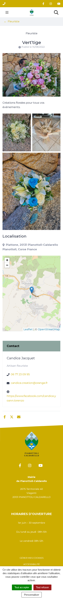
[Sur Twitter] (12, 417)
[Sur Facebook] (5, 417)
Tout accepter (21, 587)
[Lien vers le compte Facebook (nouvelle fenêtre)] (43, 3)
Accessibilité (31, 564)
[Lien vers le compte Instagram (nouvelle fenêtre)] (51, 3)
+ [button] (7, 260)
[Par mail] (19, 417)
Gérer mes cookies (32, 557)
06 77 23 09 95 (20, 374)
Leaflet (28, 329)
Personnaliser (31, 594)
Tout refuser (42, 587)
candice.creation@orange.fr (29, 382)
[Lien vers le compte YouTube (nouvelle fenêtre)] (59, 3)
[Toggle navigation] (7, 12)
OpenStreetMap (49, 329)
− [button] (7, 265)
